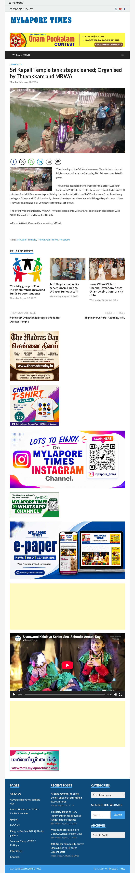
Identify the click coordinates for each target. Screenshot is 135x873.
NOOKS (15, 825)
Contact (14, 856)
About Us (15, 793)
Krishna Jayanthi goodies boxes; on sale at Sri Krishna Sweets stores (66, 797)
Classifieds (16, 850)
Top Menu (17, 3)
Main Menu (23, 55)
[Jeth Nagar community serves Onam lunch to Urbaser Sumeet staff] (67, 280)
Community (16, 64)
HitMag (122, 869)
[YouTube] (120, 8)
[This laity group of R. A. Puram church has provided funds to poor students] (28, 282)
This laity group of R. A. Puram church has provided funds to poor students (27, 289)
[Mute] (115, 694)
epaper (14, 819)
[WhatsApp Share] (31, 162)
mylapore (64, 239)
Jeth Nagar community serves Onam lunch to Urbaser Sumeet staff (64, 287)
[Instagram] (116, 8)
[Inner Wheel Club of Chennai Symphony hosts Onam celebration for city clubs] (107, 280)
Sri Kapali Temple (26, 239)
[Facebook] (124, 8)
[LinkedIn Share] (40, 162)
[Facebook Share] (13, 162)
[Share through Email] (49, 162)
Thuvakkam (44, 239)
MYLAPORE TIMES (33, 869)
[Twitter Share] (22, 162)
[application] (67, 665)
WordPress (110, 869)
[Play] (14, 694)
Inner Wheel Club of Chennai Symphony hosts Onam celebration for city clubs (106, 289)
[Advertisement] (67, 606)
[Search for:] (108, 815)
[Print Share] (58, 162)
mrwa (55, 239)
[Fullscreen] (120, 694)
